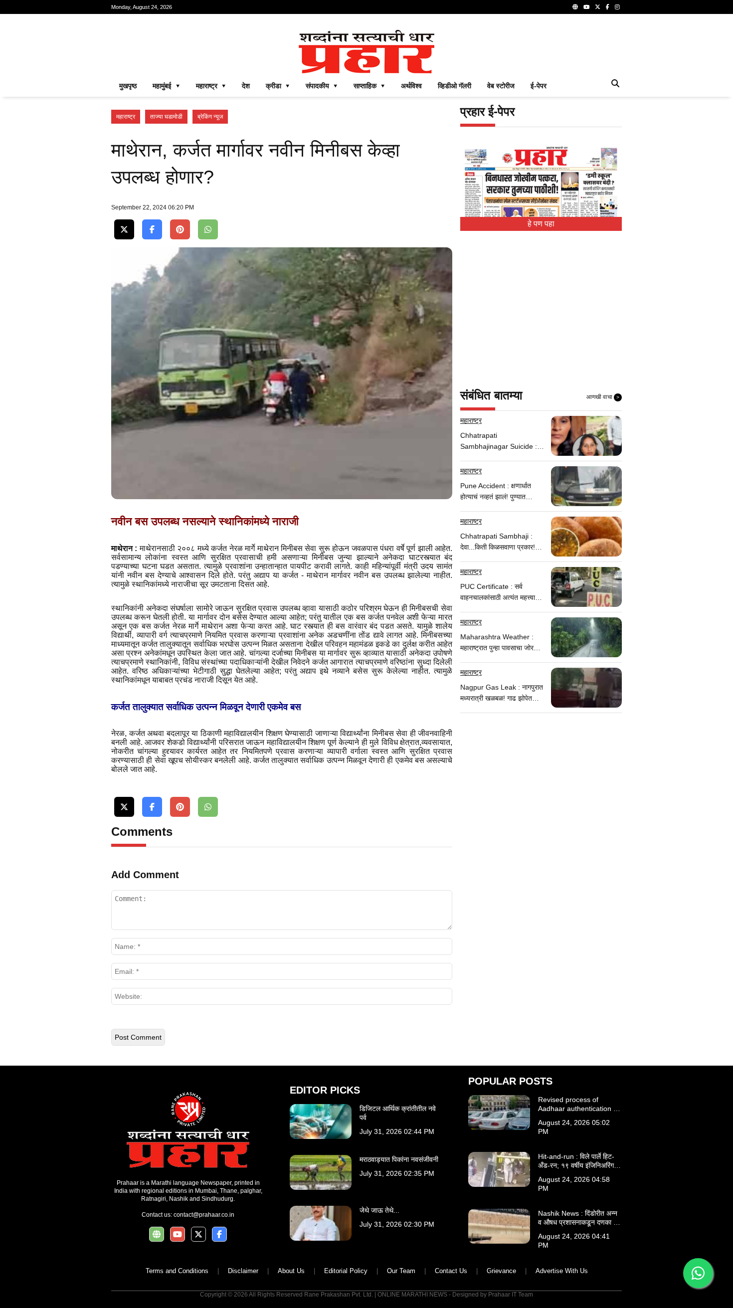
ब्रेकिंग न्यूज (210, 116)
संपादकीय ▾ (322, 86)
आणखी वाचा (602, 396)
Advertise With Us (562, 1271)
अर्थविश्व (411, 86)
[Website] (575, 7)
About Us (291, 1271)
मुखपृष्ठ (128, 86)
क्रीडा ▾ (278, 86)
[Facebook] (607, 7)
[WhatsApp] (208, 229)
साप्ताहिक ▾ (369, 86)
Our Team (401, 1271)
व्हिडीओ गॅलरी (454, 86)
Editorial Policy (345, 1271)
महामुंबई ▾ (166, 86)
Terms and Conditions (177, 1271)
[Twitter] (597, 7)
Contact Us (451, 1271)
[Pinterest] (180, 229)
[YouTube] (586, 7)
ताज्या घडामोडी (166, 116)
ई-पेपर (539, 86)
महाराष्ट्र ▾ (211, 86)
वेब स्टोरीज (501, 86)
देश (246, 86)
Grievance (501, 1271)
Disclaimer (243, 1271)
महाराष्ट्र (125, 116)
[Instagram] (617, 7)
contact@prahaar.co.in (204, 1214)
